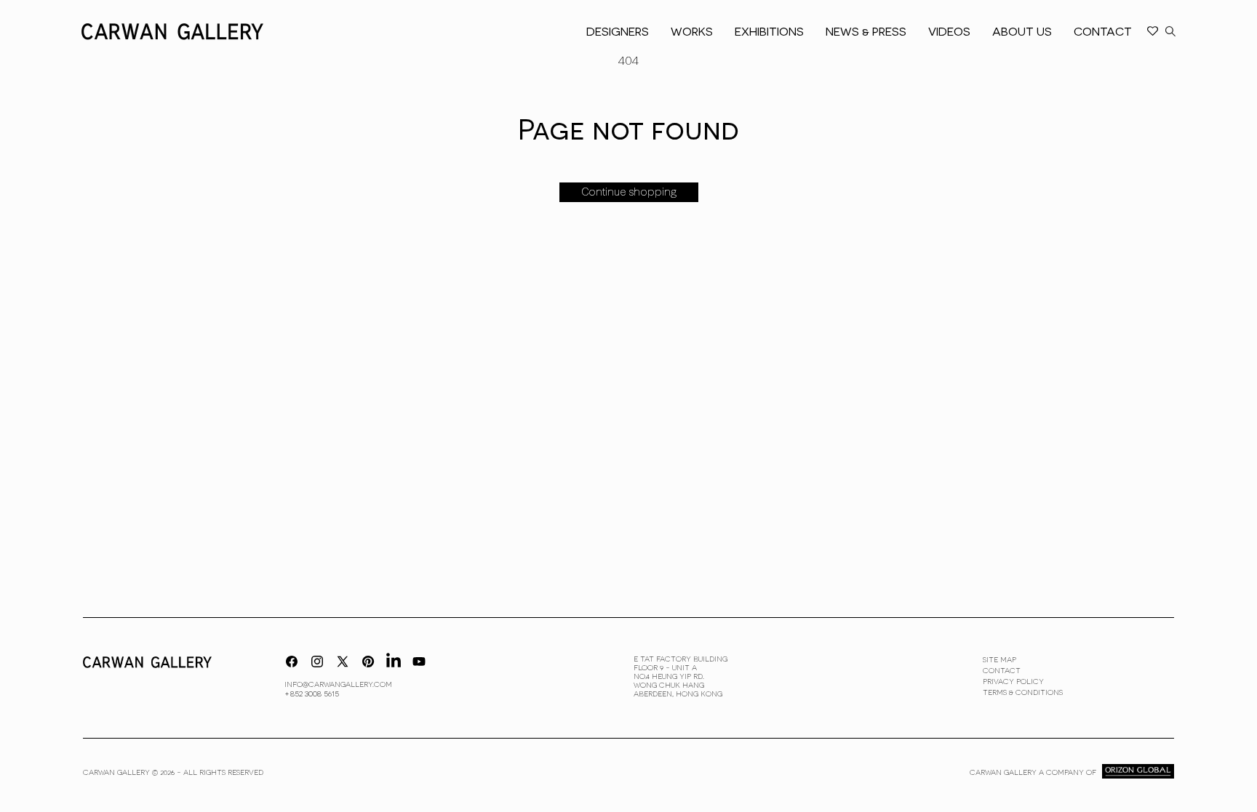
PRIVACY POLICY (1013, 681)
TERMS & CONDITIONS (1023, 692)
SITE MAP (999, 659)
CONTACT (1002, 670)
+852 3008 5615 (311, 693)
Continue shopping (629, 191)
